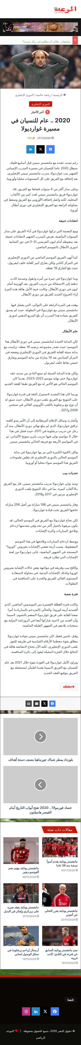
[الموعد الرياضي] (65, 9)
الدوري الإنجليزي (24, 95)
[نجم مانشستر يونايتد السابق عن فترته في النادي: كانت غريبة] (60, 936)
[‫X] (44, 704)
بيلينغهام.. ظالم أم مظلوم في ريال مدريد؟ (46, 40)
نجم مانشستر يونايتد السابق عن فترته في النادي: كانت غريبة (61, 954)
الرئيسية (58, 95)
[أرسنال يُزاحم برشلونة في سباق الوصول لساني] (21, 936)
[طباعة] (29, 704)
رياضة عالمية (43, 95)
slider (67, 687)
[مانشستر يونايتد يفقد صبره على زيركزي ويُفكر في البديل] (21, 893)
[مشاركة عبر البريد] (36, 704)
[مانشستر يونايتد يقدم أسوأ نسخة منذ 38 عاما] (60, 847)
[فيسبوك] (52, 704)
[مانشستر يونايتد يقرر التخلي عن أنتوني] (60, 895)
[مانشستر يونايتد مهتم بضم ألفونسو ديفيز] (21, 850)
